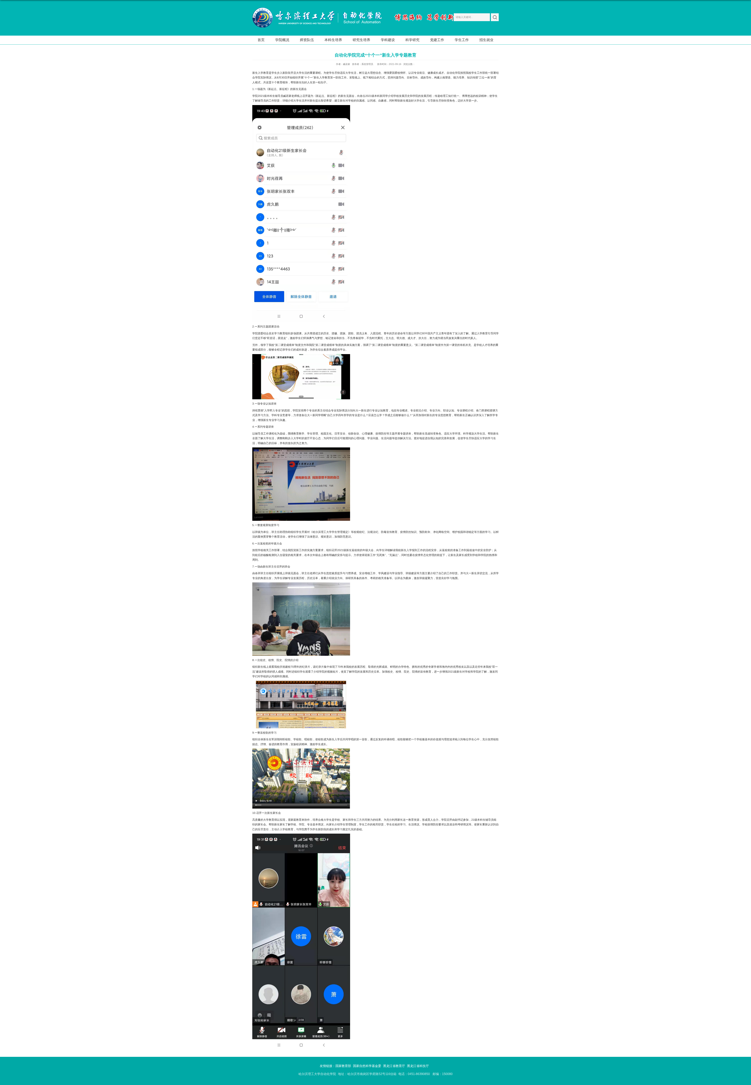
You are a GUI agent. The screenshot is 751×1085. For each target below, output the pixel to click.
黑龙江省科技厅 (418, 1066)
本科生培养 (333, 40)
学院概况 (282, 40)
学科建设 (388, 40)
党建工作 (437, 40)
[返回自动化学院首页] (317, 8)
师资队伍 (307, 40)
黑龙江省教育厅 (394, 1066)
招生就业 (486, 40)
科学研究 (412, 40)
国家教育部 (343, 1066)
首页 (261, 40)
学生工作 (462, 40)
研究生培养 (361, 40)
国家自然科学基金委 (367, 1066)
